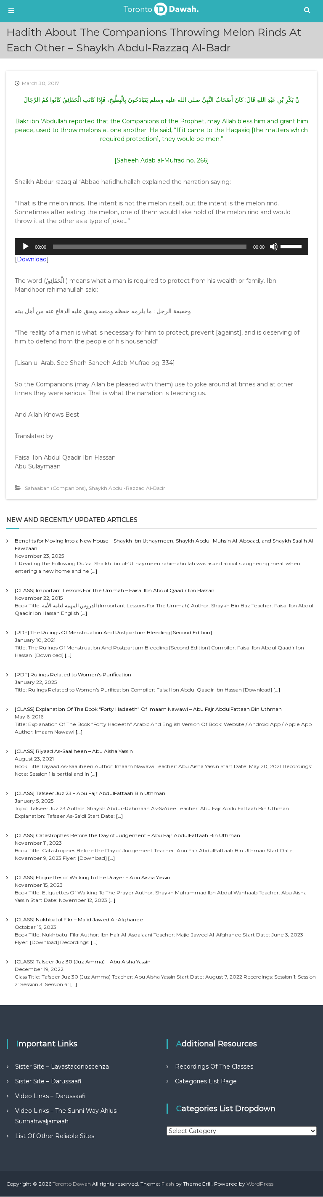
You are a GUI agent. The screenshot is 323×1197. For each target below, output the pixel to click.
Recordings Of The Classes (214, 1066)
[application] (161, 246)
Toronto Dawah (72, 1184)
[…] (93, 571)
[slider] (292, 245)
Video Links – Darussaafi (50, 1096)
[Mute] (274, 246)
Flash (168, 1184)
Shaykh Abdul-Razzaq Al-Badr (127, 488)
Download (32, 259)
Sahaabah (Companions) (55, 488)
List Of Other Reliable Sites (54, 1136)
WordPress (259, 1184)
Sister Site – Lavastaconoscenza (62, 1066)
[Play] (25, 246)
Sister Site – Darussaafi (48, 1081)
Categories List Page (206, 1081)
